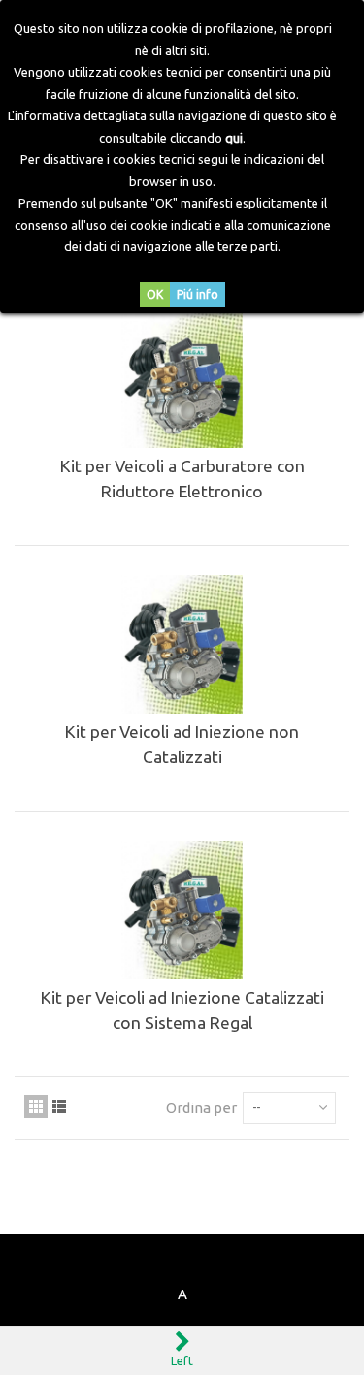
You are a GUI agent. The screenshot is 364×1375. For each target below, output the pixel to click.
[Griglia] (36, 1106)
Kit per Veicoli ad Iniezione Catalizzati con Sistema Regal (182, 1010)
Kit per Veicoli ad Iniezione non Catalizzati (182, 744)
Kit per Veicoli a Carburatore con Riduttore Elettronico (182, 478)
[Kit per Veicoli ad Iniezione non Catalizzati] (182, 644)
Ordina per (201, 1108)
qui (234, 137)
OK (155, 294)
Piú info (197, 294)
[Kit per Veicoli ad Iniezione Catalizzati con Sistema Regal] (182, 909)
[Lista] (59, 1106)
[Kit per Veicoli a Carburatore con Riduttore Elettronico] (182, 378)
